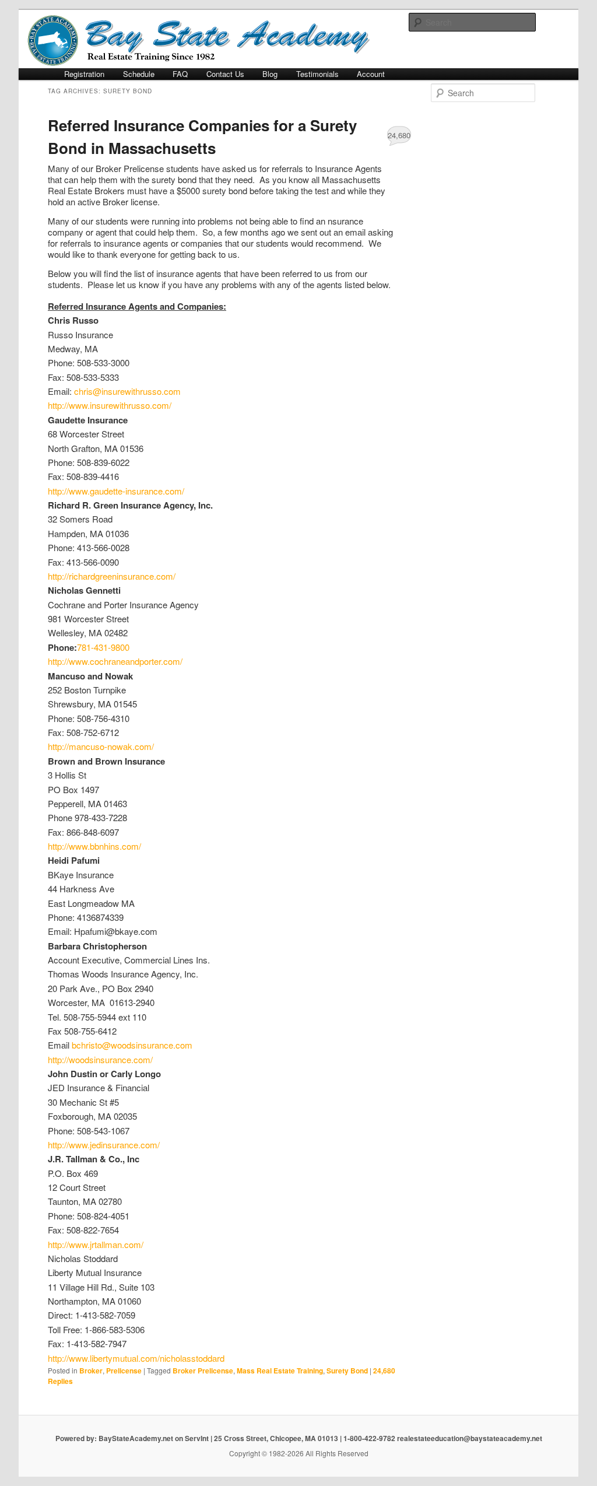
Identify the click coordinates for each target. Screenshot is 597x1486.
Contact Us (225, 73)
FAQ (180, 73)
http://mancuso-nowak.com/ (101, 746)
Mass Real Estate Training (280, 1370)
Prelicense (124, 1370)
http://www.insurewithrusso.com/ (109, 405)
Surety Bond (347, 1370)
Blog (270, 73)
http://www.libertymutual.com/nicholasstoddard (136, 1358)
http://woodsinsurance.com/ (100, 1059)
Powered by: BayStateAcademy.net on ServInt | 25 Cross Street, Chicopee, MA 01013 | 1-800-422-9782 (226, 1438)
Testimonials (317, 73)
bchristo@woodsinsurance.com (132, 1045)
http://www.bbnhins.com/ (94, 846)
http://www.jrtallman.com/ (95, 1244)
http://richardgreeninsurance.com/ (111, 576)
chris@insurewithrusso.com (127, 391)
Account (371, 73)
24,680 (399, 135)
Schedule (138, 73)
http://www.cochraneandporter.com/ (115, 661)
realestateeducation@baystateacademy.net (469, 1438)
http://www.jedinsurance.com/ (104, 1144)
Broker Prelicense (203, 1370)
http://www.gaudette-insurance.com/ (116, 491)
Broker (91, 1370)
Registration (84, 73)
